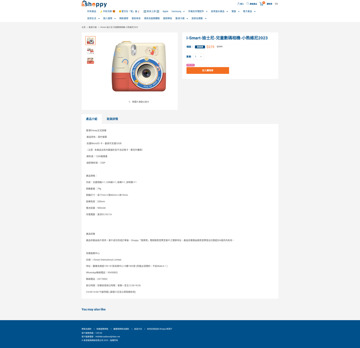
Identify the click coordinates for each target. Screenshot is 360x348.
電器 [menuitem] (234, 11)
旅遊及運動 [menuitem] (197, 18)
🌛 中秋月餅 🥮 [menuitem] (107, 11)
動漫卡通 (93, 27)
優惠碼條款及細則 (121, 329)
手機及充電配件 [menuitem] (196, 11)
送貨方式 (138, 329)
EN (276, 4)
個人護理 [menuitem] (108, 18)
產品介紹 (91, 119)
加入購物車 (207, 70)
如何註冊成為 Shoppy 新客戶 (159, 329)
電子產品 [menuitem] (248, 11)
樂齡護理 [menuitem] (123, 18)
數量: (189, 56)
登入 (242, 4)
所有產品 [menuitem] (91, 11)
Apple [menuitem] (165, 11)
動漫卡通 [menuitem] (180, 18)
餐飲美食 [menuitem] (136, 18)
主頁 (84, 27)
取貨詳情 (112, 119)
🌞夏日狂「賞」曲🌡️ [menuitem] (129, 11)
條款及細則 (86, 329)
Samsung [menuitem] (177, 11)
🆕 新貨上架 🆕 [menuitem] (151, 11)
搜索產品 (253, 4)
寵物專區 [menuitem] (167, 18)
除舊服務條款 (102, 329)
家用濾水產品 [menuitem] (218, 11)
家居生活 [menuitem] (92, 18)
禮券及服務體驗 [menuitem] (152, 18)
